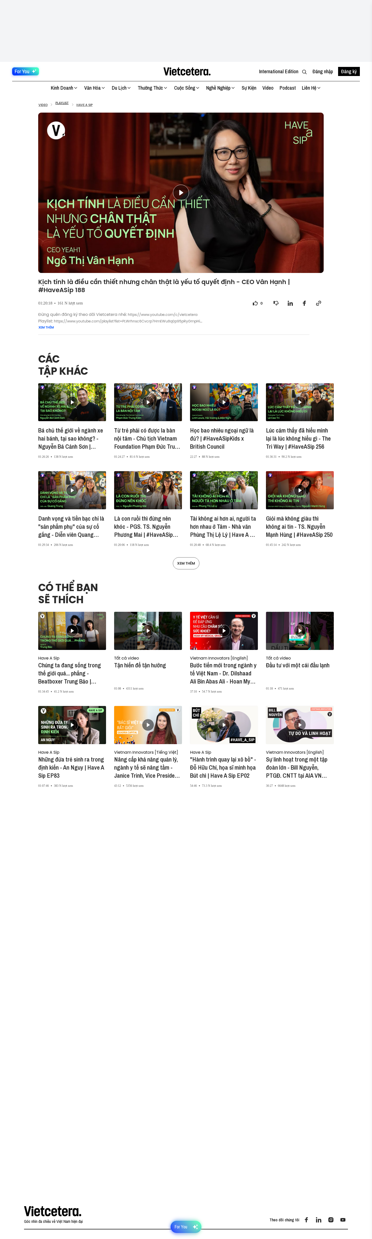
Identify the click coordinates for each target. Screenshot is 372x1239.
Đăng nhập (323, 71)
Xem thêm (46, 327)
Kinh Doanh (62, 87)
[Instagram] (331, 1220)
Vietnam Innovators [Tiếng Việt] (146, 752)
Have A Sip (48, 658)
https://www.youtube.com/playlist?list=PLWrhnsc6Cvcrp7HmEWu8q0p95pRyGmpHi (127, 321)
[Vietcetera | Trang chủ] (186, 71)
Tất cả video (126, 658)
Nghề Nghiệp (218, 87)
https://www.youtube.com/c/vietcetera (162, 314)
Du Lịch (119, 87)
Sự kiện (249, 87)
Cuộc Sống (184, 87)
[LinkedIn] (319, 1220)
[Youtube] (343, 1220)
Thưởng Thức (150, 87)
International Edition (278, 71)
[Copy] (319, 303)
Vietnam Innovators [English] (219, 658)
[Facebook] (306, 1220)
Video (268, 87)
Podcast (288, 87)
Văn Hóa (92, 87)
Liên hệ (309, 87)
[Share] (290, 303)
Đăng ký (349, 71)
